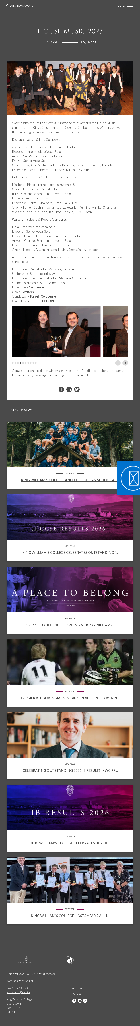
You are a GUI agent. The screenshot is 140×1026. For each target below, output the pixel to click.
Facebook (74, 1001)
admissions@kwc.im (18, 992)
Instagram (85, 1001)
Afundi (29, 980)
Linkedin (80, 1001)
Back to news (21, 410)
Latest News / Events (21, 5)
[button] (13, 363)
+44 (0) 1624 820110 (20, 988)
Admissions (79, 988)
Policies (76, 993)
